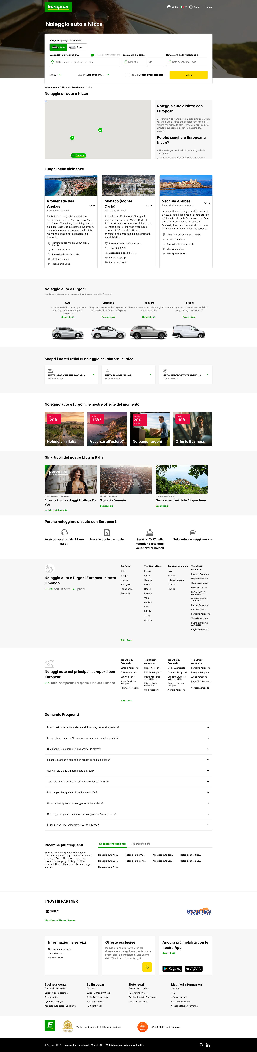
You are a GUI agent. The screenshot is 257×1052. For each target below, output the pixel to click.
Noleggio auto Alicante (108, 854)
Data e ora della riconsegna (182, 54)
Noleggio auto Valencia (136, 854)
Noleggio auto (52, 87)
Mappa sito (70, 1045)
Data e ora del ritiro (133, 54)
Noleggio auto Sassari (108, 861)
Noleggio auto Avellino (108, 867)
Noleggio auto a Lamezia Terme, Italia (190, 861)
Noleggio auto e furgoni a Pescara (136, 861)
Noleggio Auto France (73, 87)
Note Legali (83, 1045)
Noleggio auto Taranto (163, 854)
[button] (100, 130)
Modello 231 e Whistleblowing (106, 1045)
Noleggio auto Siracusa (190, 854)
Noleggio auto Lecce (163, 861)
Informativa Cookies (134, 1045)
